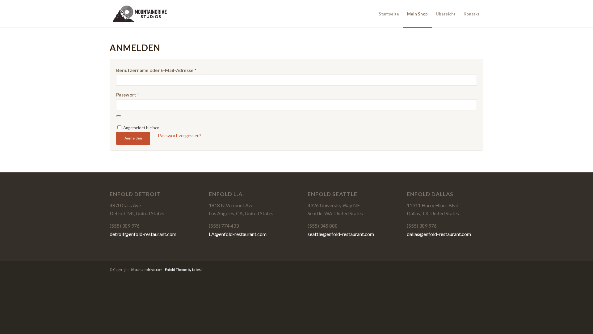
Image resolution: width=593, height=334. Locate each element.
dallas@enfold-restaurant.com (439, 234)
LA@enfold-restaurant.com (238, 234)
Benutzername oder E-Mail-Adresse (156, 70)
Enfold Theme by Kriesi (183, 270)
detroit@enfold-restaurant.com (143, 234)
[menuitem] (389, 14)
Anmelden (133, 138)
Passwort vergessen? (179, 135)
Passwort (127, 94)
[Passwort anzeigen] (118, 116)
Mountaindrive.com (146, 270)
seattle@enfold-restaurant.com (341, 234)
